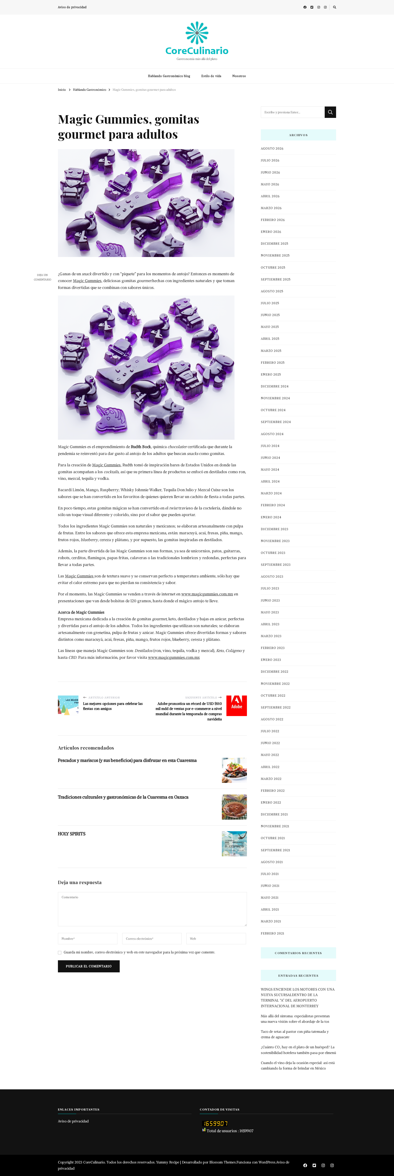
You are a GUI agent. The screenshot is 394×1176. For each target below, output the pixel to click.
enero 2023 (271, 660)
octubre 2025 (273, 268)
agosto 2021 (272, 862)
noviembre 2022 (275, 684)
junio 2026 (270, 172)
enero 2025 (271, 374)
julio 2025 (270, 303)
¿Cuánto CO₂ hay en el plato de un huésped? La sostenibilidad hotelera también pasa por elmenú (298, 1050)
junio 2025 (270, 315)
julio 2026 (270, 160)
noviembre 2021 (275, 826)
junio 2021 (270, 886)
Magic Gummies (87, 280)
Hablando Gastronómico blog (169, 76)
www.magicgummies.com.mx (207, 594)
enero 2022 (271, 803)
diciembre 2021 (274, 814)
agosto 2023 (272, 577)
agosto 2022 (272, 719)
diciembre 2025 (274, 244)
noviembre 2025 (275, 255)
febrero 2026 (273, 220)
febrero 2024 (273, 505)
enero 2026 (271, 232)
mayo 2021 (270, 898)
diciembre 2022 (274, 672)
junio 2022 (270, 743)
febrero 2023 (273, 648)
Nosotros (239, 76)
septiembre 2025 (276, 279)
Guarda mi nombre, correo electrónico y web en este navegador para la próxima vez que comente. (139, 952)
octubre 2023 (273, 553)
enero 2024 (271, 517)
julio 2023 (270, 588)
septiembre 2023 (276, 565)
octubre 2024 (273, 410)
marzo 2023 (271, 636)
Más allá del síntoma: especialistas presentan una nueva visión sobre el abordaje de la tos (295, 1019)
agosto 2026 (272, 149)
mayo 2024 (270, 470)
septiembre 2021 (275, 850)
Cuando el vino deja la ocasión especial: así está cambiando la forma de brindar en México (298, 1065)
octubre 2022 (273, 696)
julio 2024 (270, 446)
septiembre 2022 (276, 707)
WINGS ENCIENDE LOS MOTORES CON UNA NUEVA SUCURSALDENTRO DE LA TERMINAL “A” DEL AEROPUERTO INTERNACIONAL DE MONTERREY (297, 997)
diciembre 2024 (275, 386)
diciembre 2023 (274, 529)
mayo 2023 (270, 612)
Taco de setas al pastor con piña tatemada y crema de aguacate (295, 1034)
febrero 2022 (273, 791)
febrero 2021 (272, 933)
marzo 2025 (271, 351)
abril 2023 (270, 624)
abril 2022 (270, 767)
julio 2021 (270, 874)
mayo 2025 (270, 327)
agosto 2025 (272, 291)
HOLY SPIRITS (72, 833)
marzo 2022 (271, 779)
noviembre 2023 (275, 541)
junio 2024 (270, 458)
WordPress (267, 1162)
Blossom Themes (222, 1162)
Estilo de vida (211, 76)
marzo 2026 (271, 208)
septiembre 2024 (276, 422)
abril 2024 (270, 481)
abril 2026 (270, 196)
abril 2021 (270, 909)
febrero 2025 (273, 363)
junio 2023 (270, 600)
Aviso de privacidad (72, 7)
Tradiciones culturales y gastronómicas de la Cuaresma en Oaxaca (123, 797)
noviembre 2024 (275, 398)
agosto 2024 (272, 434)
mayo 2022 (270, 755)
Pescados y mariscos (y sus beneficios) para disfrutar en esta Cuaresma (127, 760)
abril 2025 (270, 339)
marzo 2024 (271, 493)
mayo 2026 (270, 184)
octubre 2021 (273, 838)
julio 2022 (270, 731)
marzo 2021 (271, 921)
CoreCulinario (197, 50)
